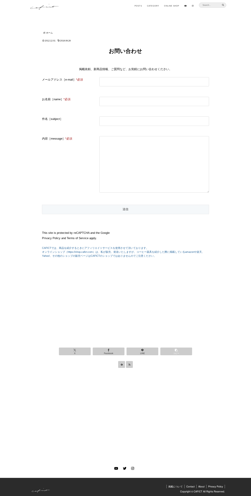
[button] (176, 351)
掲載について (175, 486)
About (201, 486)
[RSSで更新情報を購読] (129, 364)
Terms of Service (77, 238)
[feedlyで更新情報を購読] (121, 364)
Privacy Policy (51, 238)
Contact (190, 486)
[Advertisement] (125, 305)
